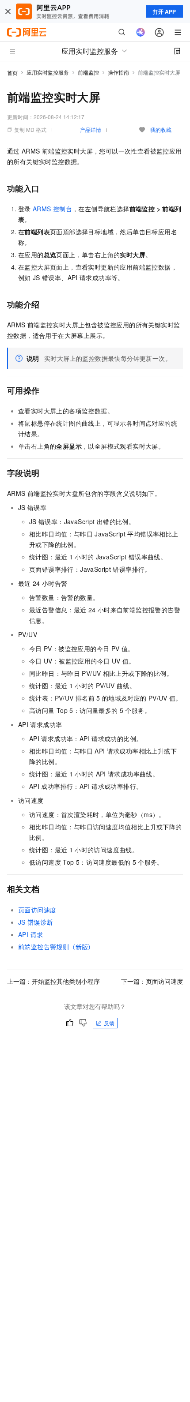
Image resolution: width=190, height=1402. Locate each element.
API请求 (30, 934)
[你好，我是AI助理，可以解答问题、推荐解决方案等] (140, 32)
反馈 (109, 1023)
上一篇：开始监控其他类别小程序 (53, 981)
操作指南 (118, 72)
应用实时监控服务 (48, 72)
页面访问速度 (37, 909)
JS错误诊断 (35, 922)
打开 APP (164, 11)
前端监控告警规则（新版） (56, 946)
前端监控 (88, 72)
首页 (12, 72)
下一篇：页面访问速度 (152, 981)
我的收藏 (160, 129)
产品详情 (90, 129)
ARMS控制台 (52, 208)
